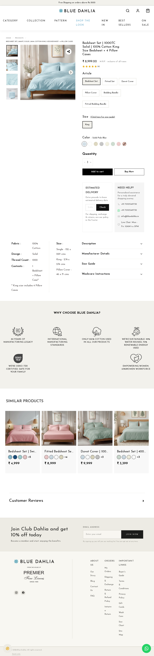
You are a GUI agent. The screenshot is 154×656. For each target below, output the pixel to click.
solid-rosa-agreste (124, 144)
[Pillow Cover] (91, 97)
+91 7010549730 (129, 204)
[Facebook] (23, 592)
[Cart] (148, 11)
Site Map (121, 633)
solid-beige (96, 144)
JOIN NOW (132, 534)
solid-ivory (107, 144)
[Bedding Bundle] (111, 97)
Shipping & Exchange (107, 580)
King (87, 124)
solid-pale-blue (84, 144)
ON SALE (145, 23)
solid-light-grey (101, 144)
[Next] (71, 72)
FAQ (92, 596)
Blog (92, 581)
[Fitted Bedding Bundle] (96, 108)
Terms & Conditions (121, 585)
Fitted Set (110, 81)
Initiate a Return (107, 610)
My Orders (107, 570)
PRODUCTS (19, 38)
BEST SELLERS (125, 23)
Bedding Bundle (111, 93)
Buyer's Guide (121, 574)
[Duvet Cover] (128, 86)
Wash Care (121, 614)
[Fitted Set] (110, 86)
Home (8, 38)
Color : (94, 137)
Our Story (92, 574)
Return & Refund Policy (107, 595)
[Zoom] (47, 72)
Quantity (89, 154)
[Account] (138, 11)
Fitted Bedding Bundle (95, 104)
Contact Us (92, 588)
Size (98, 116)
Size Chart (121, 624)
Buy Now (129, 172)
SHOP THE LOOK (83, 23)
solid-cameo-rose (119, 144)
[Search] (128, 11)
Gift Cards (121, 605)
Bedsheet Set (91, 81)
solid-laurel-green (113, 144)
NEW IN (105, 23)
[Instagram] (16, 592)
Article (87, 73)
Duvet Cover (128, 81)
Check (103, 207)
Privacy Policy (121, 596)
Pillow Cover (91, 93)
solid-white (90, 144)
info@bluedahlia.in (130, 216)
